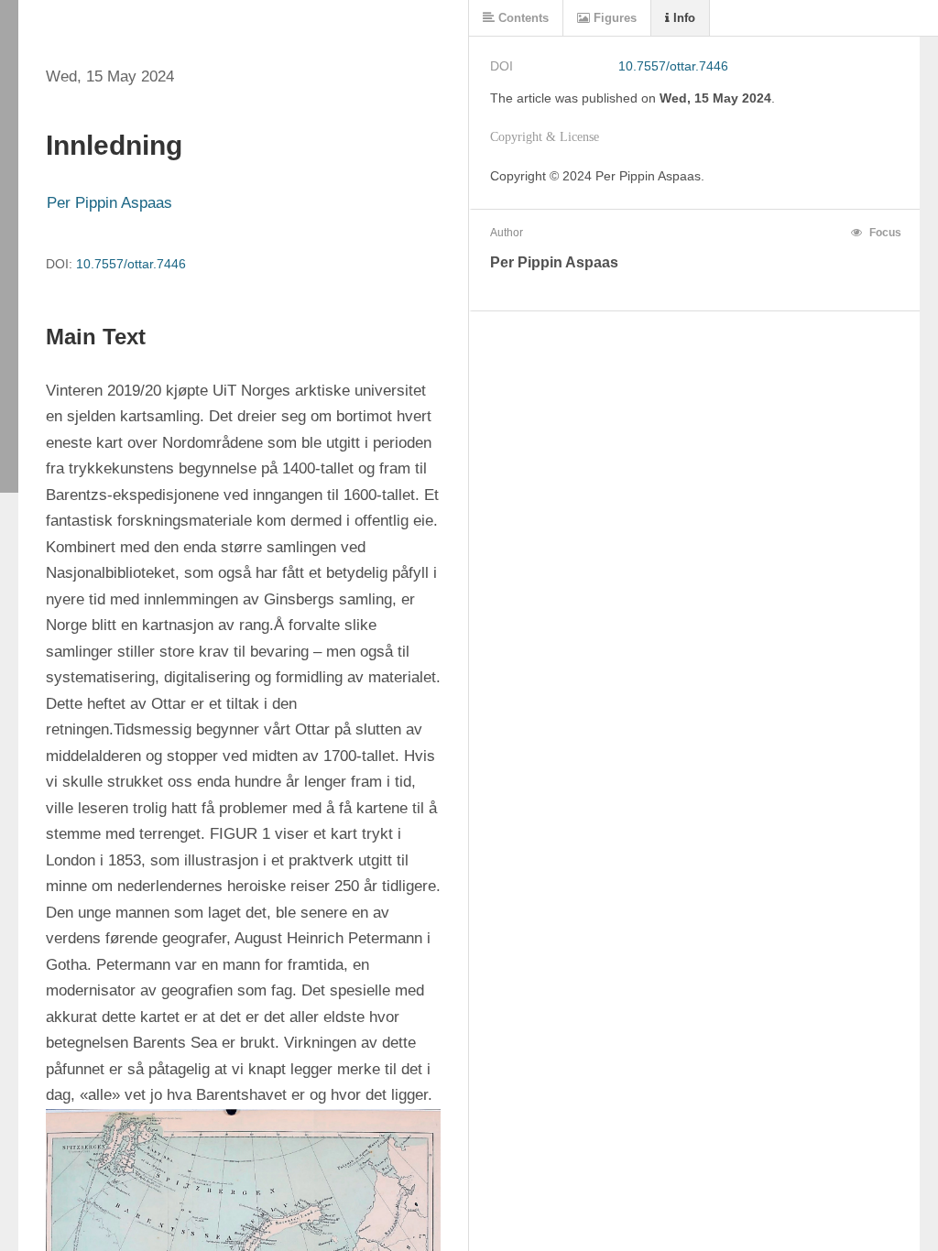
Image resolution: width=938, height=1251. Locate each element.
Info (682, 18)
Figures (613, 18)
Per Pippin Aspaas (109, 203)
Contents (522, 18)
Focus (884, 232)
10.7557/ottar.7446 (131, 263)
